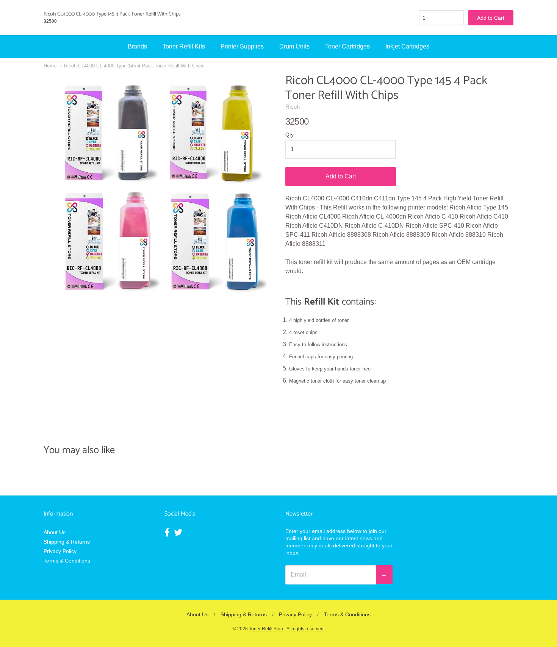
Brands (137, 46)
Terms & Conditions (67, 561)
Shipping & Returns (67, 542)
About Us (55, 532)
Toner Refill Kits (184, 46)
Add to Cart (340, 176)
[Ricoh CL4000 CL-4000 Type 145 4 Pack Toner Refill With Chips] (158, 187)
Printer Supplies (242, 46)
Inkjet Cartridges (407, 46)
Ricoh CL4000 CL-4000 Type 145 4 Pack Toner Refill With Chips (134, 66)
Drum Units (294, 46)
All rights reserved (305, 628)
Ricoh (292, 106)
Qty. (290, 135)
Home (50, 66)
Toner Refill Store (267, 628)
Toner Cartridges (347, 46)
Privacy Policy (60, 551)
